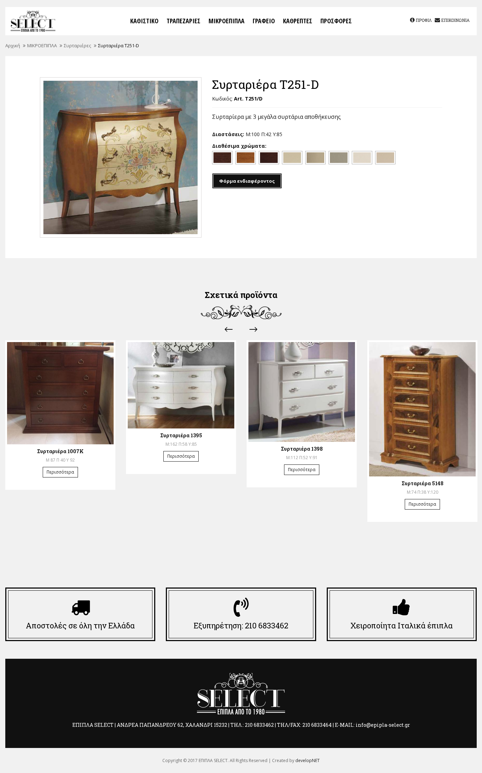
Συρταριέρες (77, 45)
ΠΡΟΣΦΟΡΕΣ (336, 21)
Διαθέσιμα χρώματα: (239, 146)
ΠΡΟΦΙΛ (423, 20)
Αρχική (12, 45)
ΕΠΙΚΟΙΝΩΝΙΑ (455, 20)
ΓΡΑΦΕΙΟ (264, 21)
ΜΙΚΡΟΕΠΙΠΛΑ (227, 21)
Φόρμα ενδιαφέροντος (247, 181)
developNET (307, 760)
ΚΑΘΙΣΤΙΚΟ (144, 21)
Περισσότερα (60, 472)
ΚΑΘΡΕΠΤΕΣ (297, 21)
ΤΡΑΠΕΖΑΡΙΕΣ (183, 21)
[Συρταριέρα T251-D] (120, 157)
